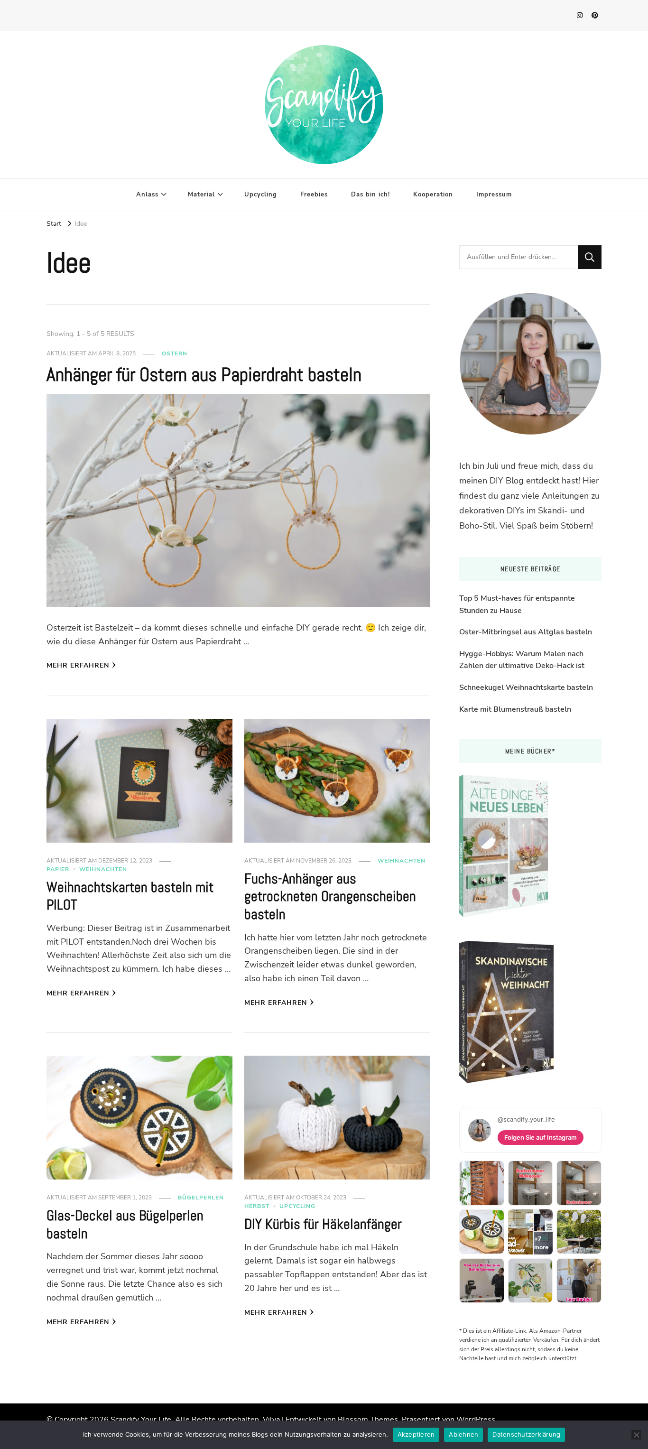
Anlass (147, 194)
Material (201, 194)
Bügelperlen (201, 1197)
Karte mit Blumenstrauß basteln (515, 709)
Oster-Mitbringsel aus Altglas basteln (525, 632)
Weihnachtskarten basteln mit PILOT (129, 896)
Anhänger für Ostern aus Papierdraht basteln (203, 374)
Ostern (174, 353)
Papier (57, 869)
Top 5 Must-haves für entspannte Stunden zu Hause (517, 604)
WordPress (475, 1419)
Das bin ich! (370, 194)
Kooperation (433, 194)
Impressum (494, 194)
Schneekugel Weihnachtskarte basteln (526, 687)
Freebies (314, 194)
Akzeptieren (416, 1434)
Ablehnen (463, 1434)
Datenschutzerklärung (526, 1434)
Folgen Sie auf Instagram (540, 1137)
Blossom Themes (368, 1419)
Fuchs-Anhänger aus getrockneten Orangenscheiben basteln (330, 896)
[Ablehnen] (636, 1435)
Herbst (256, 1206)
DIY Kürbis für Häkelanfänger (323, 1224)
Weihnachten (103, 869)
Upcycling (260, 194)
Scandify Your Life (141, 1419)
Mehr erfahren (77, 665)
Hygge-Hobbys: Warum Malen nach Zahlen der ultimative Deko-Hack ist (521, 660)
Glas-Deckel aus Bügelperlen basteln (125, 1225)
